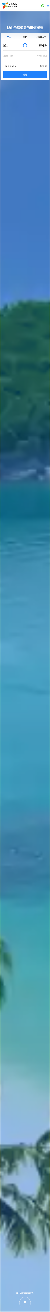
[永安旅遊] (9, 5)
